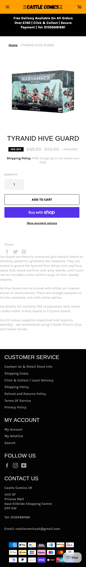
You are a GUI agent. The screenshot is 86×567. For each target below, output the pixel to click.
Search (9, 443)
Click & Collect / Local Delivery (29, 380)
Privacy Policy (15, 407)
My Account (13, 429)
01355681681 (20, 517)
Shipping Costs (16, 373)
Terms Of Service (17, 401)
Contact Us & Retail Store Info (28, 367)
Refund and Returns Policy (25, 394)
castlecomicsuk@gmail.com (37, 529)
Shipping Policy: (19, 158)
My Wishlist (13, 436)
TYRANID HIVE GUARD (37, 45)
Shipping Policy (16, 387)
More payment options (42, 223)
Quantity (11, 174)
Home (13, 45)
